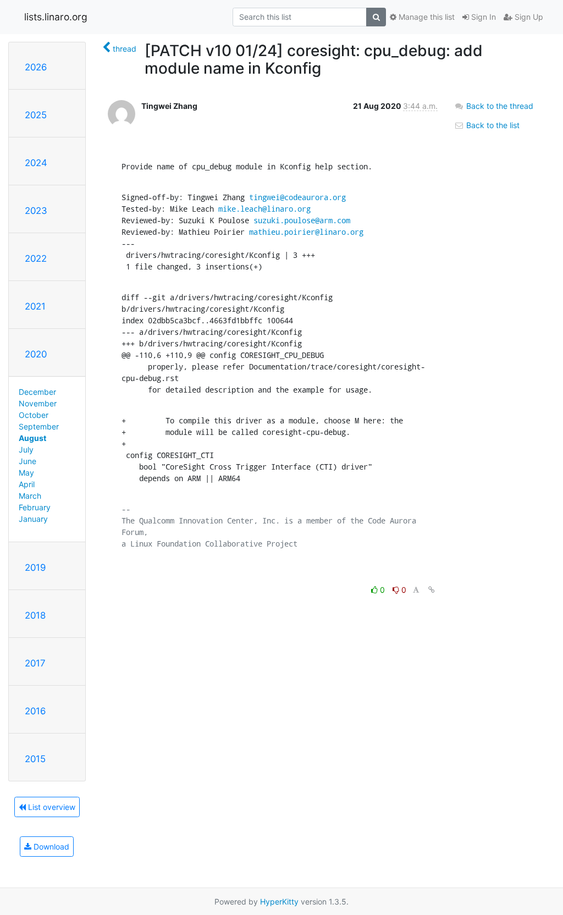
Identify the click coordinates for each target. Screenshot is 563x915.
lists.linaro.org (55, 17)
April (27, 484)
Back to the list (492, 125)
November (38, 403)
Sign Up (527, 16)
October (33, 415)
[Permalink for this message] (432, 590)
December (37, 391)
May (26, 472)
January (33, 518)
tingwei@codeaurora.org (297, 197)
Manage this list (425, 16)
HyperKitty (279, 901)
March (30, 495)
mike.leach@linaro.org (264, 208)
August (32, 438)
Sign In (482, 16)
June (27, 461)
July (26, 449)
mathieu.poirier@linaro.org (306, 232)
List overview (50, 807)
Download (50, 846)
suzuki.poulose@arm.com (301, 220)
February (35, 507)
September (39, 426)
